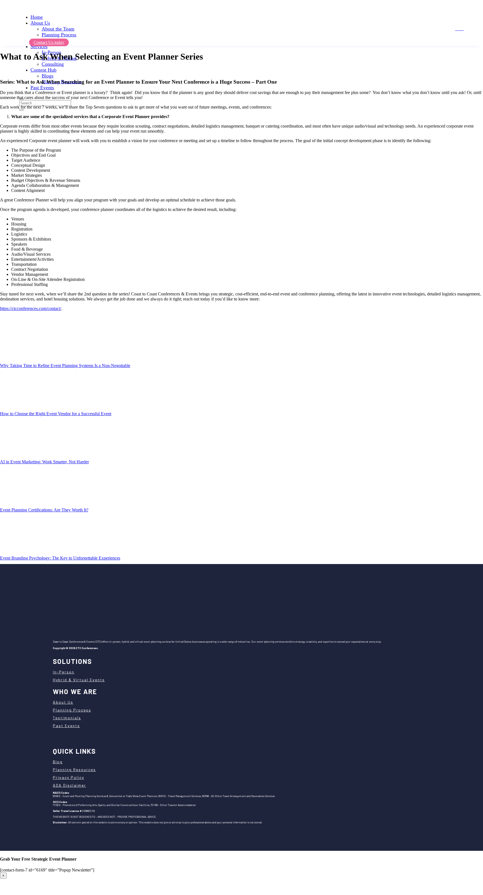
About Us (40, 23)
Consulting (53, 64)
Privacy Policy (68, 777)
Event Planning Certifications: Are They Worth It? (44, 510)
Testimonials (67, 717)
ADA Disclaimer (69, 785)
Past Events (42, 87)
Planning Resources (74, 769)
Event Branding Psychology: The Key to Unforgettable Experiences (60, 558)
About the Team (58, 29)
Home (36, 17)
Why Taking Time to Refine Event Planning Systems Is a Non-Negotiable (65, 365)
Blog (58, 761)
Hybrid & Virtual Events (79, 679)
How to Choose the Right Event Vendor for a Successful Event (55, 413)
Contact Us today (49, 42)
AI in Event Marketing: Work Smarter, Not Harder (44, 461)
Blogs (47, 76)
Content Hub (43, 70)
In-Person (63, 672)
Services (39, 46)
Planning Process (59, 34)
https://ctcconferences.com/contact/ (30, 308)
